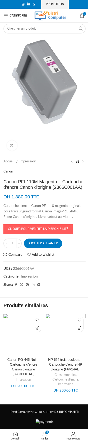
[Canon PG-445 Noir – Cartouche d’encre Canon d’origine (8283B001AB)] (23, 334)
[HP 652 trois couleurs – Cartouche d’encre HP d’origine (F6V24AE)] (66, 334)
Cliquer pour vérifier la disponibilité (38, 229)
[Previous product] (72, 161)
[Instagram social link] (23, 4)
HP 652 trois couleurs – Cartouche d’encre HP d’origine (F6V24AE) (65, 364)
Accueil (8, 161)
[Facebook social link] (15, 285)
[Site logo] (50, 15)
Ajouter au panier (43, 243)
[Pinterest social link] (27, 285)
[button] (37, 328)
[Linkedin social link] (28, 4)
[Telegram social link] (39, 285)
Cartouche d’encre (65, 379)
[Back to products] (77, 161)
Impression (28, 161)
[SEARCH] (81, 28)
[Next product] (83, 161)
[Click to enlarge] (12, 145)
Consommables (65, 375)
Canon (8, 171)
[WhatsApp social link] (34, 4)
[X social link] (21, 285)
